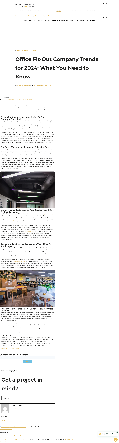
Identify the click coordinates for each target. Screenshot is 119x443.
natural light (11, 220)
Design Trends (6, 99)
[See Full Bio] (20, 409)
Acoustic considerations (19, 261)
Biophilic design (29, 231)
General (13, 99)
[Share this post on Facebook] (1, 420)
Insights (62, 20)
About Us (32, 20)
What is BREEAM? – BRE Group (10, 348)
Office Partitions (35, 50)
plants (51, 218)
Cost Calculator (72, 20)
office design (18, 103)
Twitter (41, 85)
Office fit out (20, 50)
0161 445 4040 (91, 20)
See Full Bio (15, 409)
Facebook (36, 85)
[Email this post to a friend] (6, 420)
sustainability (33, 214)
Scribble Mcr (69, 439)
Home (25, 20)
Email (49, 85)
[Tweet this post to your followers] (3, 420)
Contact (82, 20)
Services (55, 20)
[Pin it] (5, 420)
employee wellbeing (46, 214)
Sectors (47, 20)
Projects (40, 20)
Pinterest (45, 85)
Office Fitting (27, 50)
